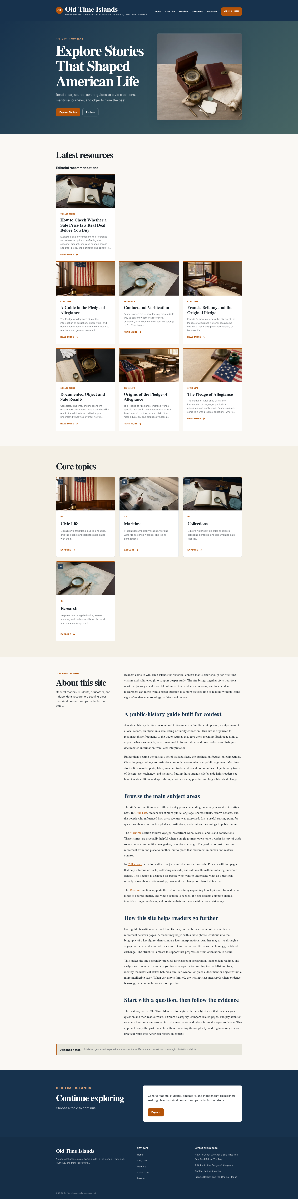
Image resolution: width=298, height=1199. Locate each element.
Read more (67, 254)
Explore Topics (231, 11)
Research (212, 11)
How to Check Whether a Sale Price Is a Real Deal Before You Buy (83, 225)
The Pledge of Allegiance (210, 394)
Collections (197, 11)
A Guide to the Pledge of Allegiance (82, 310)
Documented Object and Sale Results (82, 396)
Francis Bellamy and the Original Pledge (209, 310)
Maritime (183, 11)
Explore (90, 112)
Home (158, 11)
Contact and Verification (146, 307)
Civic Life (170, 11)
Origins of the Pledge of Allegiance (145, 396)
